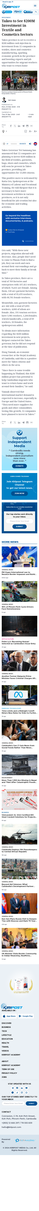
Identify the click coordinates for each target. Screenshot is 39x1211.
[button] (26, 131)
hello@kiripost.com (11, 1127)
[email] (27, 126)
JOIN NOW (19, 493)
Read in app (7, 2)
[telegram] (23, 126)
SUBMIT (19, 527)
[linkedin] (19, 126)
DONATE (19, 466)
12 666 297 (14, 1123)
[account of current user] (36, 12)
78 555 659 (26, 1123)
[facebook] (11, 126)
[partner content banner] (19, 229)
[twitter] (15, 126)
